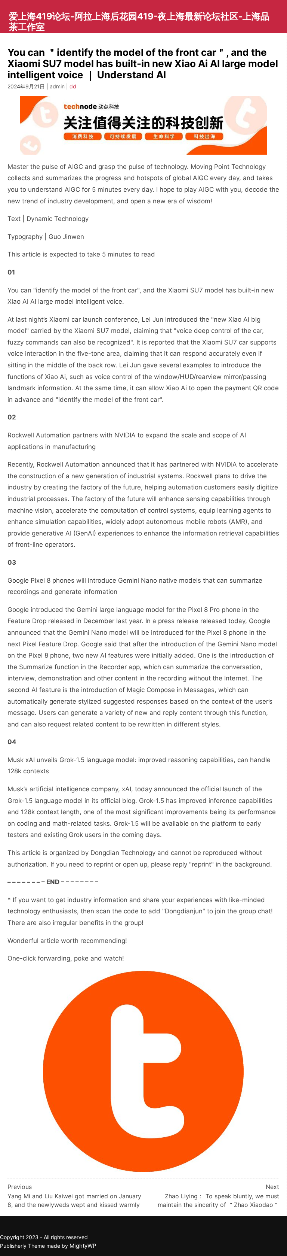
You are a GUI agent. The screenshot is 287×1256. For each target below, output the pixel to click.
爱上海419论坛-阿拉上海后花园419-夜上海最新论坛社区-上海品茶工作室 (139, 21)
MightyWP (83, 1245)
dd (73, 86)
